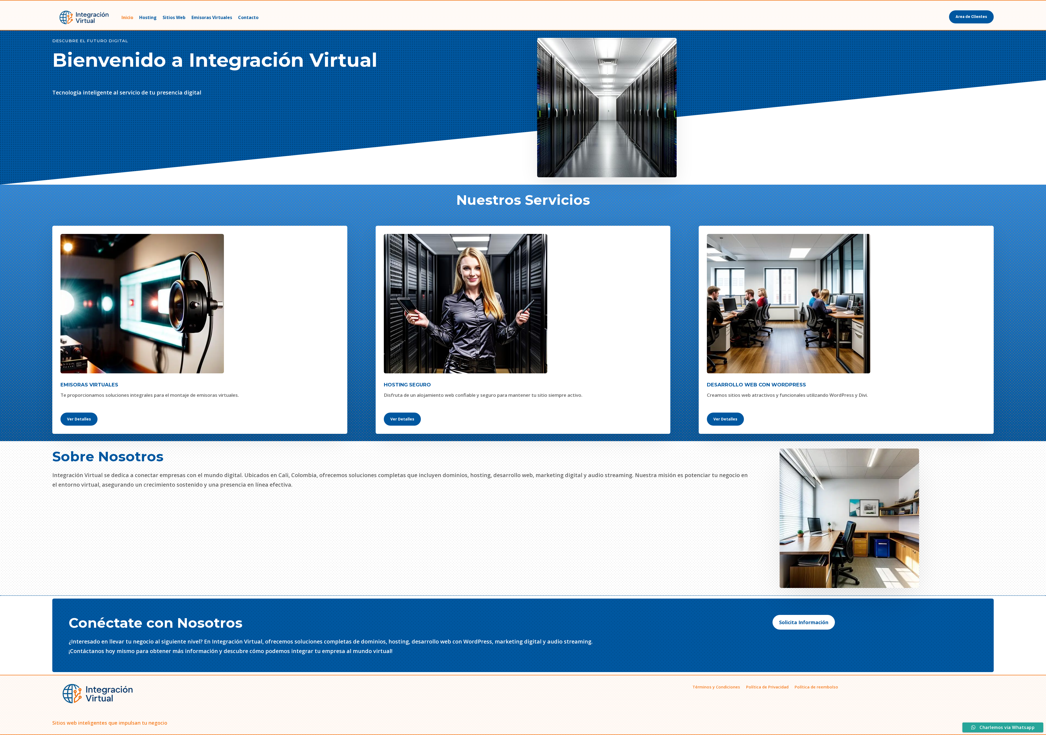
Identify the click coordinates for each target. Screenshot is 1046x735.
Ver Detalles (79, 419)
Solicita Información (803, 622)
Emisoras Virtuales (211, 17)
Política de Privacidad (767, 686)
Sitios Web (174, 17)
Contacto (248, 17)
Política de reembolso (816, 686)
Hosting (148, 17)
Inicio (127, 17)
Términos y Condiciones (716, 686)
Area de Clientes (971, 16)
